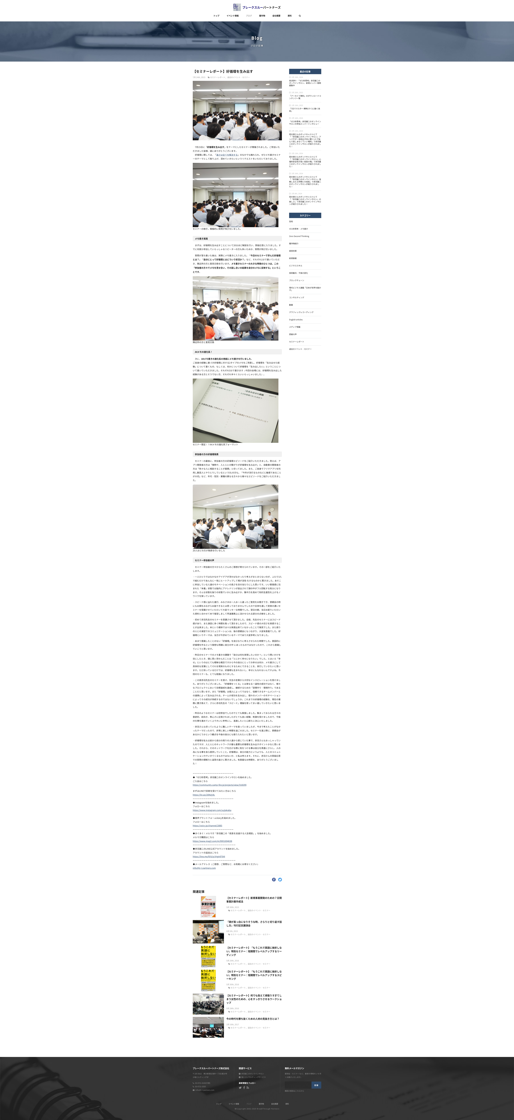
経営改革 (293, 251)
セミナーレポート (217, 77)
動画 (291, 305)
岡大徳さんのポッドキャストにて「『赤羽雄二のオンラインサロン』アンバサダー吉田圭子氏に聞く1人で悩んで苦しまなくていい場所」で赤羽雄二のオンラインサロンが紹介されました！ (305, 140)
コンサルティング (296, 297)
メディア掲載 (294, 327)
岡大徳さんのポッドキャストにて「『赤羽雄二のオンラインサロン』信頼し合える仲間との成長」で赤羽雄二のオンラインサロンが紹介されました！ (305, 182)
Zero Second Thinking (299, 236)
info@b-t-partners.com (204, 868)
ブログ (249, 15)
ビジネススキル (295, 266)
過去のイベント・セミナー (238, 77)
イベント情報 (233, 15)
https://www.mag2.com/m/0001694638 (212, 841)
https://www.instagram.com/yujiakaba (212, 810)
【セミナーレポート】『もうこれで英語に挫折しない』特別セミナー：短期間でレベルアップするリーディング (254, 951)
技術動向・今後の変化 (298, 273)
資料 (290, 15)
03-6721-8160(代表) (202, 1083)
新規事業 (293, 258)
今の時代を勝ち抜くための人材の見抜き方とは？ (252, 1019)
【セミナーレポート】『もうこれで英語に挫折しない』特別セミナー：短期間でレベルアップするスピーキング (254, 975)
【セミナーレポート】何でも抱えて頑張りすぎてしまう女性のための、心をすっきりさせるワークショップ (254, 999)
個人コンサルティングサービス (253, 1077)
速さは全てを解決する (227, 155)
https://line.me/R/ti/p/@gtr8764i (209, 856)
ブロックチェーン (296, 280)
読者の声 (293, 334)
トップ (216, 15)
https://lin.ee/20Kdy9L (204, 795)
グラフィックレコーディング (301, 312)
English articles (296, 320)
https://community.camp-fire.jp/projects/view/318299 (219, 785)
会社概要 (276, 15)
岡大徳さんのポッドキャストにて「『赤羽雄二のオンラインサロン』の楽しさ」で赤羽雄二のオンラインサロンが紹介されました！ (305, 200)
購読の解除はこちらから (294, 1091)
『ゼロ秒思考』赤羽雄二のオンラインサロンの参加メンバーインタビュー (305, 122)
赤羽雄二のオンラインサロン (252, 1074)
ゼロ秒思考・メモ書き (298, 229)
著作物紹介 (293, 244)
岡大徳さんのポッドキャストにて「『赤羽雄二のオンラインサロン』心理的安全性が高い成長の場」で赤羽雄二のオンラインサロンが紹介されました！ (305, 162)
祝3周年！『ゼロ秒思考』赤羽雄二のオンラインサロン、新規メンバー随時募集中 (305, 83)
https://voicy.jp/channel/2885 (207, 826)
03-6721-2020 (200, 1087)
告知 (291, 221)
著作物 (262, 15)
